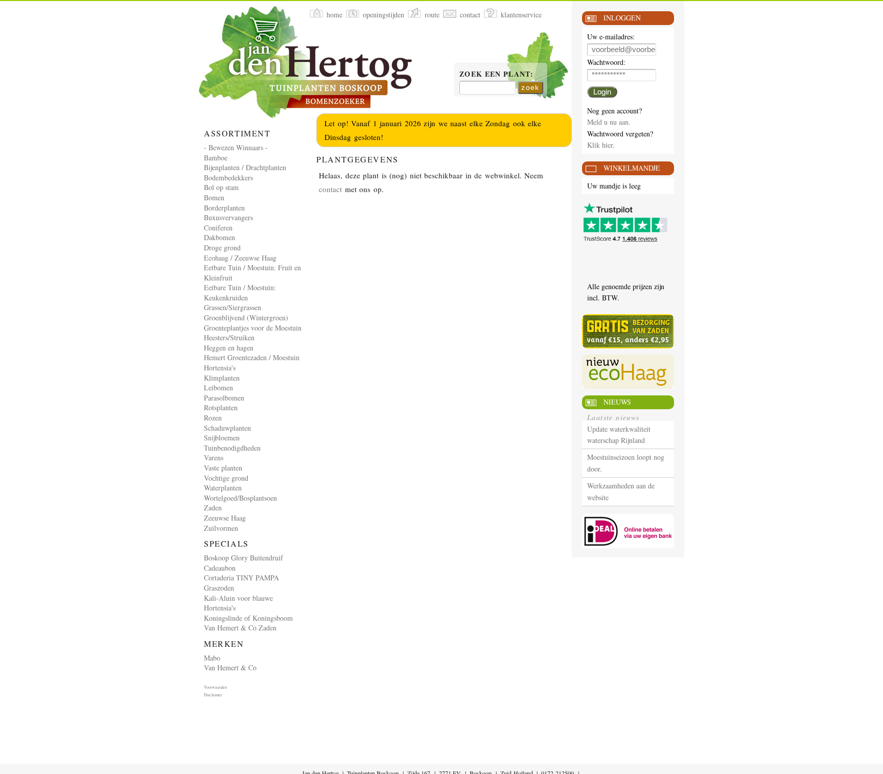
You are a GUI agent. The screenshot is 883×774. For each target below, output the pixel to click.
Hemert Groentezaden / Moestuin (251, 357)
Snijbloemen (222, 437)
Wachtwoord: (606, 62)
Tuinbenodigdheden (232, 448)
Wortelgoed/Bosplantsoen (240, 498)
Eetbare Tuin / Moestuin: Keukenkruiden (240, 292)
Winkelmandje (631, 168)
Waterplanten (223, 487)
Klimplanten (222, 378)
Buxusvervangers (228, 217)
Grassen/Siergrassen (232, 307)
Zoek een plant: (496, 74)
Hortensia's (220, 367)
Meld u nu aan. (609, 122)
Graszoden (219, 588)
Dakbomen (219, 237)
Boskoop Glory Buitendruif (243, 557)
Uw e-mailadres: (611, 37)
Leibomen (218, 387)
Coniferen (218, 227)
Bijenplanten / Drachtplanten (245, 167)
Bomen (214, 197)
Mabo (212, 658)
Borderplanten (224, 208)
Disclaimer (213, 694)
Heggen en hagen (228, 348)
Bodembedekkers (228, 177)
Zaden (213, 507)
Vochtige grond (226, 478)
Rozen (213, 418)
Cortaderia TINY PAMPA (241, 577)
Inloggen (622, 17)
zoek (530, 87)
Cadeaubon (220, 568)
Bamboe (215, 157)
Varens (213, 457)
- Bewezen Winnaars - (236, 147)
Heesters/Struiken (229, 337)
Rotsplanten (221, 407)
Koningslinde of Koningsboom (248, 618)
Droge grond (222, 247)
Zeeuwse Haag (225, 518)
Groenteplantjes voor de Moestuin (252, 328)
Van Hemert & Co (230, 667)
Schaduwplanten (227, 428)
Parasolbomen (224, 398)
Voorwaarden (215, 687)
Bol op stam (221, 187)
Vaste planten (223, 468)
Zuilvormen (221, 528)
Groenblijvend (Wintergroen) (246, 317)
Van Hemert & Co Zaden (240, 627)
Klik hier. (601, 145)
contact (330, 189)
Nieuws (617, 402)
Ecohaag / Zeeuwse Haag (240, 258)
